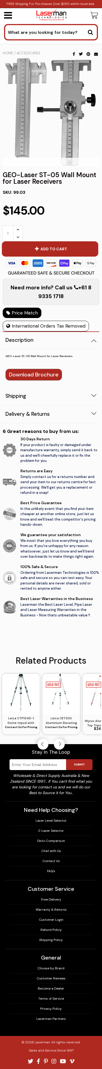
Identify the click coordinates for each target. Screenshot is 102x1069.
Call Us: (51, 558)
